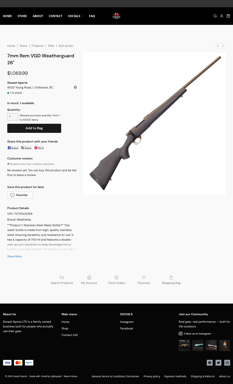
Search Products (62, 283)
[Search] (215, 16)
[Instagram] (227, 363)
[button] (20, 195)
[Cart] (228, 16)
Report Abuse (70, 376)
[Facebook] (210, 363)
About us (224, 376)
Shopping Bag (171, 283)
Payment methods (175, 376)
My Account (89, 283)
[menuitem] (217, 46)
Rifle (51, 46)
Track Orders (116, 283)
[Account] (222, 16)
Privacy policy (152, 376)
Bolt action (66, 46)
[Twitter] (218, 363)
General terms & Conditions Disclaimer (115, 376)
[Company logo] (116, 16)
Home (11, 46)
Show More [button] (14, 256)
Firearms (38, 46)
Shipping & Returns (203, 376)
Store (23, 46)
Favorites (144, 283)
